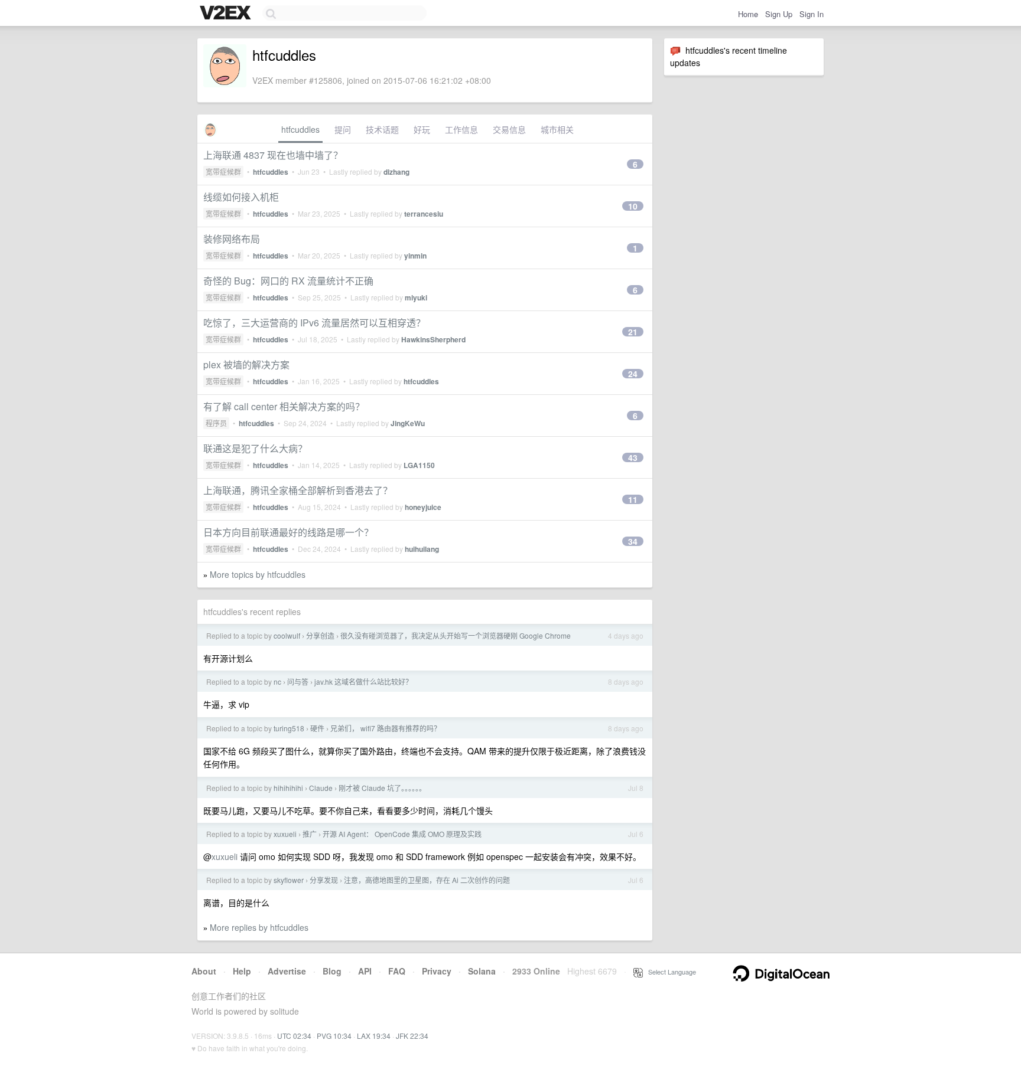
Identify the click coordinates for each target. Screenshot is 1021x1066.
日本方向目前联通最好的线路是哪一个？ (288, 532)
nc (277, 681)
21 (633, 331)
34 (633, 541)
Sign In (811, 13)
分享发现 (324, 880)
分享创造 (320, 635)
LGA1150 (419, 465)
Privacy (436, 971)
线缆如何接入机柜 (241, 197)
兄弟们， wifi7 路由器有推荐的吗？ (385, 728)
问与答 (297, 681)
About (203, 971)
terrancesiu (423, 213)
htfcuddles (300, 129)
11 (633, 499)
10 (633, 206)
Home (748, 13)
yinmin (415, 255)
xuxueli (285, 834)
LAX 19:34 (374, 1036)
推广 (310, 834)
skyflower (289, 880)
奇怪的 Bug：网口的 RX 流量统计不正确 (288, 280)
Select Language (669, 971)
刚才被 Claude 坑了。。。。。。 (382, 788)
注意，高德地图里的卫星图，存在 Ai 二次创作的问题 (427, 880)
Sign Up (778, 13)
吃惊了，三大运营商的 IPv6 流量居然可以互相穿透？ (314, 322)
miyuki (416, 297)
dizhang (396, 171)
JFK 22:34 (412, 1036)
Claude (321, 788)
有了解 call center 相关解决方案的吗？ (284, 406)
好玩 (422, 129)
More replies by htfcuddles (259, 927)
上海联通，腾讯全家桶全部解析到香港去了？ (297, 490)
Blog (332, 971)
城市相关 (557, 129)
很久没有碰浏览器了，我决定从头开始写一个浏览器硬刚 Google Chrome (455, 635)
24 (633, 373)
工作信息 (461, 129)
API (365, 971)
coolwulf (287, 635)
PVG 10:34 (334, 1036)
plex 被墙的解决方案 (246, 364)
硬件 (317, 728)
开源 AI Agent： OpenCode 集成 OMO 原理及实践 (402, 834)
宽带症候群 (223, 171)
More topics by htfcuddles (257, 574)
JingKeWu (408, 423)
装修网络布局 (231, 239)
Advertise (287, 971)
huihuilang (422, 549)
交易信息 (509, 129)
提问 (342, 129)
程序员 (216, 423)
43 (633, 457)
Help (242, 971)
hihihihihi (288, 788)
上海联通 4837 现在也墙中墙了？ (273, 155)
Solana (482, 971)
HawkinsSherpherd (433, 339)
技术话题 (382, 129)
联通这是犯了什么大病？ (255, 448)
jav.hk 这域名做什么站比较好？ (363, 681)
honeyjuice (423, 507)
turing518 (289, 728)
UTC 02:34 (294, 1036)
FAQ (396, 971)
